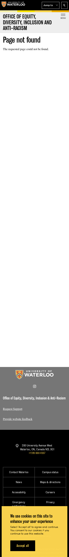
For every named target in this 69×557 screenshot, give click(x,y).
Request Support (12, 409)
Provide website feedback (17, 419)
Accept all (23, 546)
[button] (50, 5)
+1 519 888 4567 (37, 453)
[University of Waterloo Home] (13, 5)
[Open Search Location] (64, 5)
